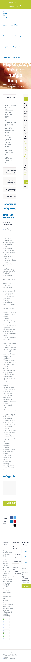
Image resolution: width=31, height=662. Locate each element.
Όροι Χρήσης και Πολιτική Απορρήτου (15, 569)
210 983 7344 (6, 655)
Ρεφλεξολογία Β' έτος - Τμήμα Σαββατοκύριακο (26, 154)
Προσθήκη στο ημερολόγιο (11, 503)
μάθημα (25, 173)
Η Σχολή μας (15, 548)
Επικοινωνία (15, 577)
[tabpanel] (9, 135)
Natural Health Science (9, 653)
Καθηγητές (15, 558)
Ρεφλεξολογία (25, 143)
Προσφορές (15, 562)
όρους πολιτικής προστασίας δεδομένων (25, 579)
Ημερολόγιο (15, 554)
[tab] (9, 97)
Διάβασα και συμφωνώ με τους (25, 575)
